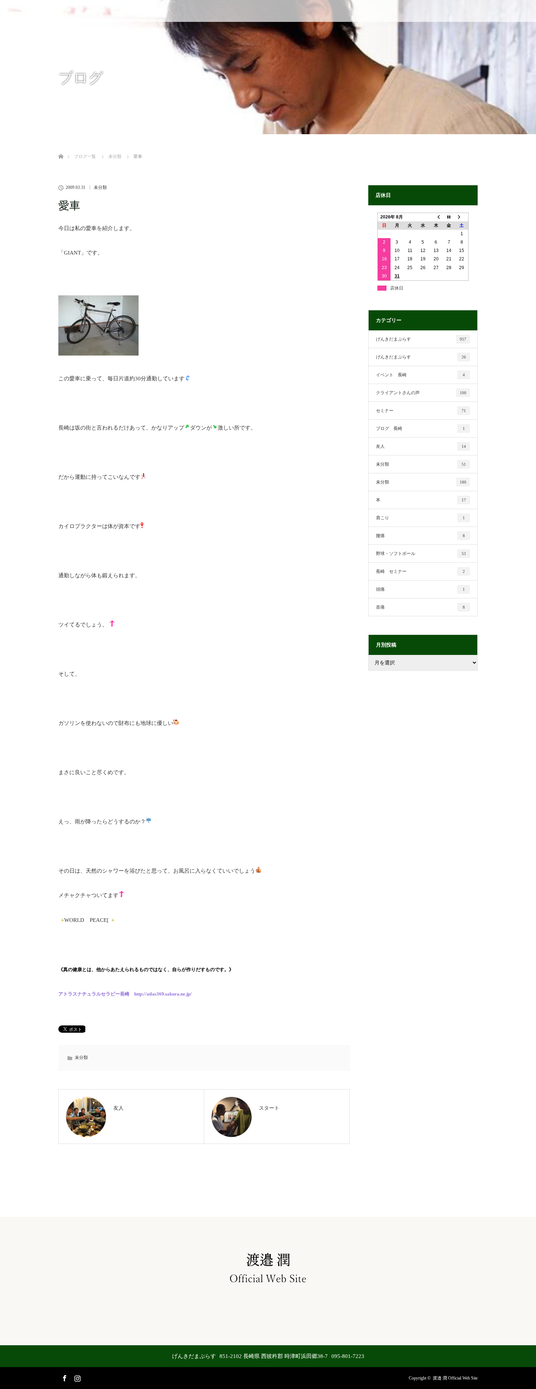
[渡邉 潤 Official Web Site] (268, 1285)
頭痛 (420, 589)
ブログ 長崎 (420, 428)
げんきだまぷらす (421, 339)
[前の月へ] (436, 217)
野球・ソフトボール (421, 553)
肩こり (420, 517)
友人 (421, 446)
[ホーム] (60, 148)
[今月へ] (448, 217)
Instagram (76, 1376)
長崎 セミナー (420, 571)
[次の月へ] (462, 217)
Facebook (63, 1376)
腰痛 (420, 535)
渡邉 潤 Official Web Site (455, 1378)
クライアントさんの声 (421, 392)
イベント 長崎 (420, 374)
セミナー (421, 410)
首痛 (420, 607)
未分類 (100, 187)
